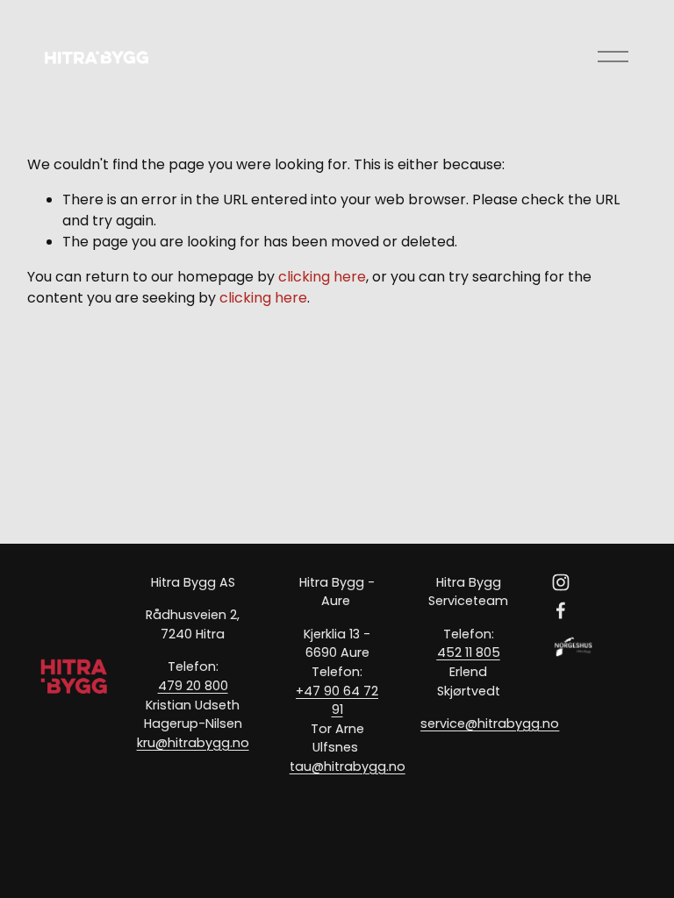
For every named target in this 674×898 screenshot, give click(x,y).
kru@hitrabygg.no (193, 743)
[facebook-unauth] (561, 610)
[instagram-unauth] (561, 582)
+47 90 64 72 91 (337, 700)
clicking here (322, 277)
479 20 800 (193, 686)
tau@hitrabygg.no (347, 766)
